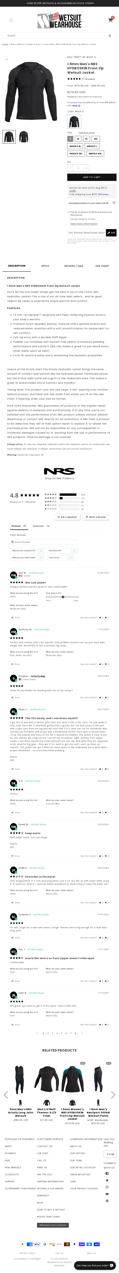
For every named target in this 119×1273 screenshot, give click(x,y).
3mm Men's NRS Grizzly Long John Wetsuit (20, 1112)
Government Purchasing (20, 1188)
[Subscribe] (113, 1154)
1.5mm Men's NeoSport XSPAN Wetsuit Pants (98, 1112)
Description (16, 266)
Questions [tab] (38, 525)
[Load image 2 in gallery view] (23, 136)
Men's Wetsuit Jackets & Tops (25, 44)
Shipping (72, 96)
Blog (40, 1202)
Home (5, 44)
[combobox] (52, 36)
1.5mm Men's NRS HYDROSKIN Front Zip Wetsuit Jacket (69, 44)
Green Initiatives (80, 1174)
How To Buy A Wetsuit (51, 1209)
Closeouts (12, 1174)
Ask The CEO (44, 1174)
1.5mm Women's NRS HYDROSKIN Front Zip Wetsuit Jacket (72, 1114)
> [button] (82, 1033)
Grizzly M (75, 145)
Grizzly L (92, 145)
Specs (45, 266)
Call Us (41, 1160)
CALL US (59, 1253)
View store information (84, 223)
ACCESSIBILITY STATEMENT (27, 1259)
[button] (111, 20)
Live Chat (42, 1153)
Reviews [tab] (16, 525)
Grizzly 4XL (95, 153)
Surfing (9, 1181)
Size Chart (102, 266)
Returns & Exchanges (50, 1188)
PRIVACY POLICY (28, 1253)
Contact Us (44, 1146)
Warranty (43, 1195)
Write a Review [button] (97, 517)
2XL (96, 138)
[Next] (112, 1094)
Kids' (8, 1160)
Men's (8, 1146)
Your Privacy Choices (84, 1188)
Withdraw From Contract (53, 1225)
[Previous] (6, 1094)
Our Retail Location (83, 1167)
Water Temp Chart (48, 1216)
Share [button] (17, 617)
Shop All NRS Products (59, 478)
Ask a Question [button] (69, 517)
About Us (76, 1146)
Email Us (42, 1167)
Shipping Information (50, 1181)
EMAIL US (91, 1253)
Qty (69, 161)
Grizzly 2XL (76, 153)
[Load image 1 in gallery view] (9, 136)
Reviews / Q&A (73, 266)
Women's (10, 1153)
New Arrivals (13, 1167)
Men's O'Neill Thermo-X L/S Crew (46, 1112)
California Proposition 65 (25, 455)
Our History (78, 1153)
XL (86, 138)
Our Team (76, 1160)
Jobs (73, 1181)
